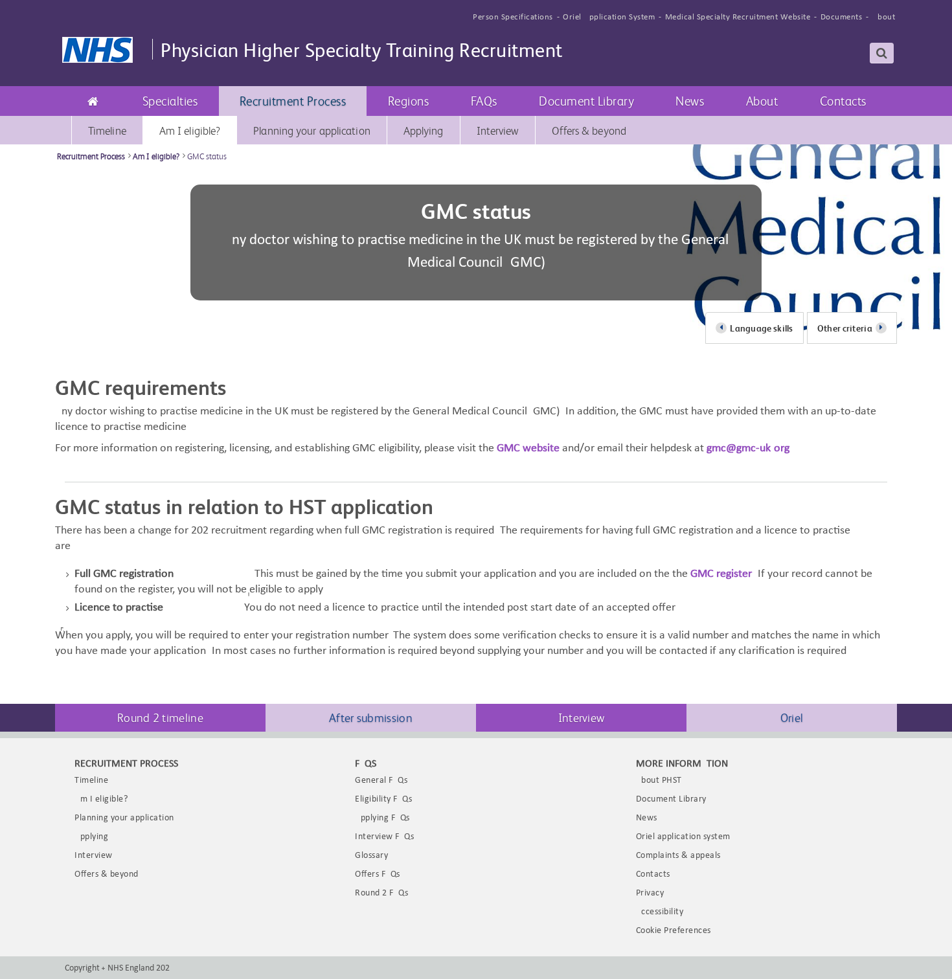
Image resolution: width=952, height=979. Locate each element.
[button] (170, 101)
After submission (371, 717)
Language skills (761, 328)
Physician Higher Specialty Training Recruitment (362, 49)
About (884, 17)
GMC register (721, 574)
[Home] (93, 101)
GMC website (528, 448)
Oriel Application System (609, 17)
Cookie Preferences (673, 931)
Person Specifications (513, 17)
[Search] (882, 53)
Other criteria (844, 328)
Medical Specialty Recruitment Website (738, 17)
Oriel (792, 717)
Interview (581, 717)
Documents (842, 17)
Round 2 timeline (160, 717)
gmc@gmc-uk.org (748, 448)
